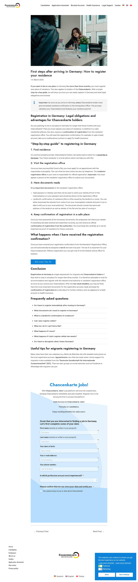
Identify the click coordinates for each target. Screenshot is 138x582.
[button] (69, 305)
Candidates (13, 550)
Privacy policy (13, 568)
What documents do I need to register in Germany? (56, 310)
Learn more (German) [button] (123, 563)
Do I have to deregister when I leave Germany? (54, 341)
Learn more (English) (106, 563)
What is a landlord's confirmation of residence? (54, 316)
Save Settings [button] (124, 575)
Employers (12, 553)
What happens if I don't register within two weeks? (55, 336)
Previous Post (41, 531)
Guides (11, 559)
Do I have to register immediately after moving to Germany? (59, 305)
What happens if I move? (44, 331)
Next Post (98, 531)
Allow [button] (107, 575)
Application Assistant (16, 562)
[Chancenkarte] (12, 5)
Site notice (12, 565)
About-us (12, 556)
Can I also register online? (45, 321)
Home (11, 547)
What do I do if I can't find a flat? (47, 326)
